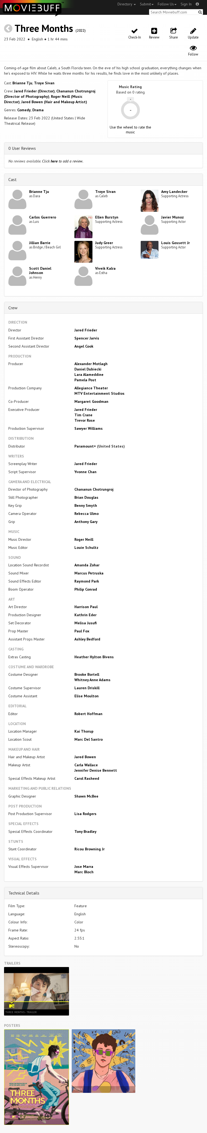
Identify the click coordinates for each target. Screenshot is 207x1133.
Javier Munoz (172, 217)
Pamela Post (85, 379)
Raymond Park (86, 581)
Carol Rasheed (86, 778)
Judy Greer (104, 242)
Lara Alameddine (89, 374)
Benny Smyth (85, 505)
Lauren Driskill (86, 687)
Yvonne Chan (85, 471)
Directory (125, 4)
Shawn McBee (86, 796)
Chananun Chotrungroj (93, 489)
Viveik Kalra (105, 268)
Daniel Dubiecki (87, 369)
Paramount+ (85, 446)
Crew (13, 307)
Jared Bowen (85, 756)
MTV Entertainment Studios (99, 393)
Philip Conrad (85, 589)
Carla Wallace (86, 765)
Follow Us (166, 4)
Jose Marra (83, 866)
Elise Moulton (86, 696)
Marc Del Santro (88, 739)
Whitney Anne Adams (92, 679)
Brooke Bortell (86, 674)
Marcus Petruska (89, 573)
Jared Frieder (85, 330)
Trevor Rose (84, 420)
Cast (12, 179)
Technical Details (23, 893)
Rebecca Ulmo (86, 513)
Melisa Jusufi (85, 623)
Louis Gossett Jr (175, 242)
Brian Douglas (86, 497)
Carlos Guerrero (42, 217)
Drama (38, 110)
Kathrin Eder (85, 614)
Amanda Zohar (86, 565)
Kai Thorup (84, 731)
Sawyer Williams (88, 428)
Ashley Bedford (87, 639)
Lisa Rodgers (85, 813)
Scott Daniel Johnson (40, 270)
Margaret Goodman (91, 401)
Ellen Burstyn (106, 217)
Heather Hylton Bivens (94, 656)
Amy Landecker (174, 191)
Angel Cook (83, 346)
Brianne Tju (22, 83)
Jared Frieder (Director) (34, 91)
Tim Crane (83, 415)
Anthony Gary (86, 521)
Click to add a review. (62, 161)
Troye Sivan (44, 83)
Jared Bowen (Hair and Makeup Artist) (54, 101)
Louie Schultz (86, 547)
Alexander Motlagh (91, 363)
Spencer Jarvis (86, 338)
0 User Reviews (22, 148)
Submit (145, 4)
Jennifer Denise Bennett (95, 770)
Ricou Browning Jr (89, 849)
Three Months (44, 28)
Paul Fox (81, 631)
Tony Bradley (85, 831)
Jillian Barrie (39, 242)
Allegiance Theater (91, 388)
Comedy (24, 110)
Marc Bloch (84, 871)
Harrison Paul (86, 606)
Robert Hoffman (88, 713)
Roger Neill (83, 539)
